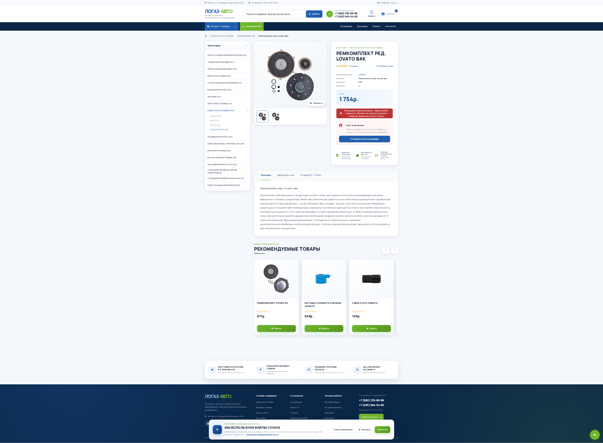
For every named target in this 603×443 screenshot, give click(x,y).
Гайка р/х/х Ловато (365, 302)
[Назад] (385, 250)
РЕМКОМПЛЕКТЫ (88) (219, 129)
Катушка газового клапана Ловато (323, 304)
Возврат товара (264, 407)
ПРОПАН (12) (215, 125)
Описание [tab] (266, 175)
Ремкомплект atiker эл (272, 302)
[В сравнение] (295, 271)
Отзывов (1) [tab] (311, 175)
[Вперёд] (394, 250)
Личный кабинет (333, 395)
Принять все (382, 430)
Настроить (366, 430)
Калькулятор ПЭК (298, 418)
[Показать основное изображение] (262, 117)
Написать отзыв (386, 66)
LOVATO (362, 74)
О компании (346, 26)
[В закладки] (295, 264)
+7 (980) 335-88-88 (371, 400)
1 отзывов (353, 66)
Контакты (390, 26)
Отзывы (294, 413)
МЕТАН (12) (214, 121)
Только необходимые (343, 430)
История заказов (333, 407)
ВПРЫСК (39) (215, 116)
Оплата (376, 26)
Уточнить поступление (364, 139)
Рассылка (329, 418)
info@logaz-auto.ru (389, 2)
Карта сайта (262, 413)
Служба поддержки (266, 395)
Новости (294, 407)
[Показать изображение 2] (276, 117)
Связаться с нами (265, 402)
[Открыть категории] (236, 26)
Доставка (362, 26)
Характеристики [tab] (285, 175)
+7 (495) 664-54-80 (371, 405)
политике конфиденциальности (263, 434)
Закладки (329, 413)
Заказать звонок (369, 417)
